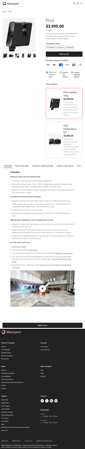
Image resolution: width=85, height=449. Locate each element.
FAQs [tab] (79, 166)
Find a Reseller (5, 350)
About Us (3, 370)
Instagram (56, 400)
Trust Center (4, 418)
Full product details (19, 247)
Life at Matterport (6, 376)
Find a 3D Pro (5, 359)
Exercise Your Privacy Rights (44, 441)
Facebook (42, 400)
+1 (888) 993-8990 (49, 416)
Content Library (5, 409)
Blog (42, 370)
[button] (19, 34)
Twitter (47, 400)
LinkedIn (51, 400)
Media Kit (43, 376)
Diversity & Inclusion (7, 379)
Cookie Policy (28, 441)
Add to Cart (64, 54)
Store (4, 11)
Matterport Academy (7, 412)
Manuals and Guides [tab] (65, 166)
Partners (3, 346)
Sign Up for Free (45, 350)
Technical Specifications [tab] (42, 166)
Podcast (3, 388)
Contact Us (4, 430)
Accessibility (5, 421)
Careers (3, 385)
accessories (33, 250)
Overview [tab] (8, 166)
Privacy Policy (16, 441)
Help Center (4, 400)
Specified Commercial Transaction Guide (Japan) (15, 427)
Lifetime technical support (77, 75)
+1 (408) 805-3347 (49, 423)
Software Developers (7, 356)
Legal (2, 424)
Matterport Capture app (64, 253)
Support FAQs (5, 403)
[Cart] (78, 3)
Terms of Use (4, 441)
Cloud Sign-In (44, 346)
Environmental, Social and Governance (12, 382)
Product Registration (7, 415)
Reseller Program (6, 353)
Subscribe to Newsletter (8, 373)
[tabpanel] (42, 243)
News (42, 373)
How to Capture (5, 406)
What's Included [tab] (22, 166)
